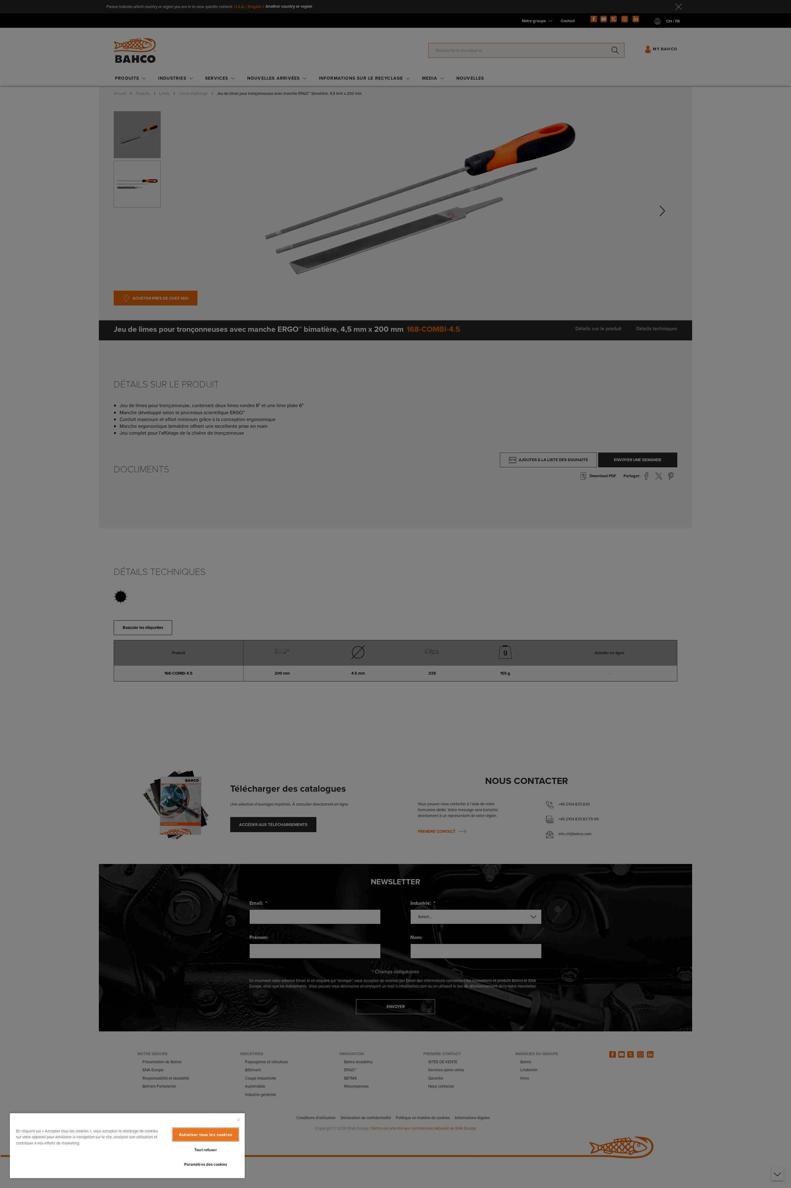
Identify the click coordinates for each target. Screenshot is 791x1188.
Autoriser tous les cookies (205, 1134)
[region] (127, 1145)
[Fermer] (238, 1120)
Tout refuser (205, 1150)
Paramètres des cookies (205, 1164)
